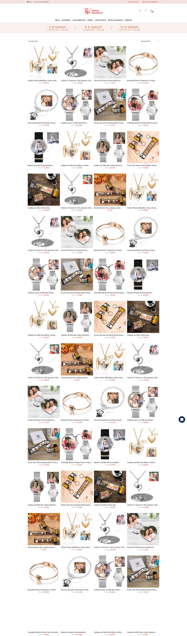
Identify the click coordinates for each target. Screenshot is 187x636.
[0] (151, 10)
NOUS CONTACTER (133, 2)
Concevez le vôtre (44, 86)
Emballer (128, 20)
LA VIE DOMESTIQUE (79, 20)
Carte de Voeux (100, 20)
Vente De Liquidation (115, 20)
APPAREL (90, 20)
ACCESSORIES (66, 20)
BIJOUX (57, 20)
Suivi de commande (152, 2)
